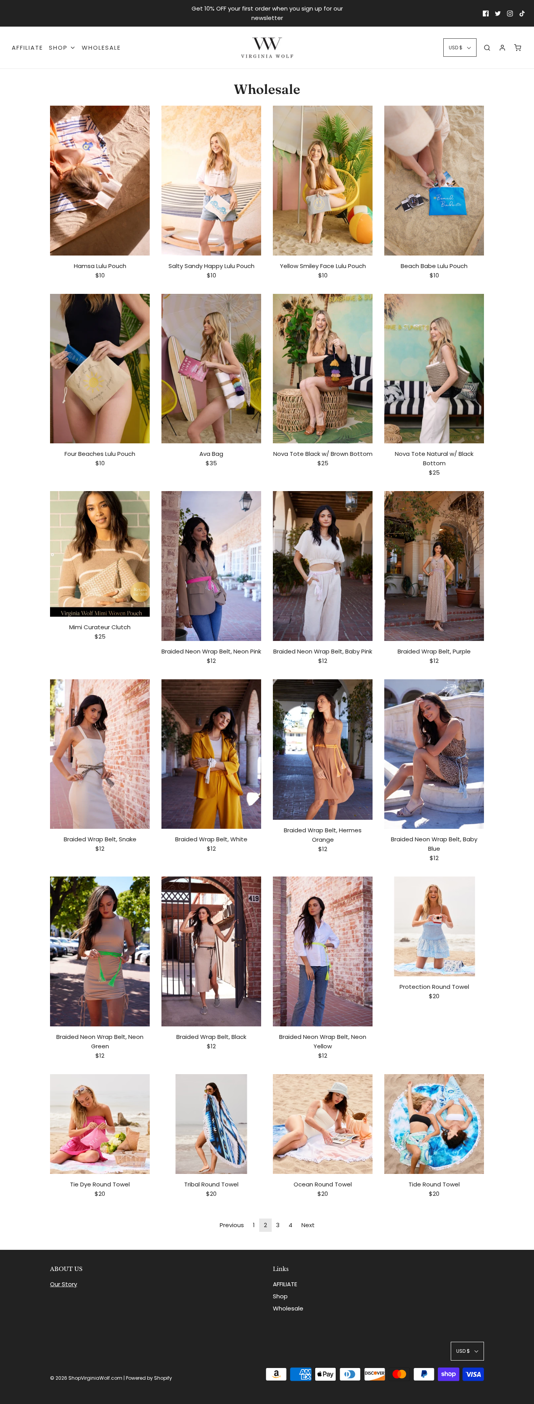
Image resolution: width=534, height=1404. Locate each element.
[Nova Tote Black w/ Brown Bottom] (323, 369)
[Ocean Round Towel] (323, 1124)
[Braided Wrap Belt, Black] (211, 951)
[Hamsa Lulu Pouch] (100, 181)
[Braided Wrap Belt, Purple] (434, 566)
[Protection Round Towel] (434, 926)
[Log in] (502, 47)
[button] (460, 47)
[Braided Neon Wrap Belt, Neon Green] (100, 951)
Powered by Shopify (149, 1378)
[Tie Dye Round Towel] (100, 1124)
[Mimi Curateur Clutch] (100, 553)
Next (308, 1225)
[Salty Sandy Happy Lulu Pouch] (211, 181)
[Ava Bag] (211, 369)
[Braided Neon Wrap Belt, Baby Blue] (434, 754)
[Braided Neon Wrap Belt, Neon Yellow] (323, 951)
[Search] (487, 47)
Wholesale (101, 47)
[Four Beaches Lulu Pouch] (100, 369)
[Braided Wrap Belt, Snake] (100, 754)
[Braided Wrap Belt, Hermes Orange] (323, 749)
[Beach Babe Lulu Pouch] (434, 181)
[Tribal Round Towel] (211, 1124)
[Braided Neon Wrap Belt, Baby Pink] (323, 566)
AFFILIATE (27, 47)
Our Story (63, 1284)
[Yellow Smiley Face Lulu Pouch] (323, 181)
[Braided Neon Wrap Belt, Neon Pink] (211, 566)
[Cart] (517, 47)
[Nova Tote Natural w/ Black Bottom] (434, 369)
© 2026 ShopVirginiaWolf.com (86, 1378)
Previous (232, 1225)
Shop (280, 1296)
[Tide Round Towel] (434, 1124)
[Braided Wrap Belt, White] (211, 754)
